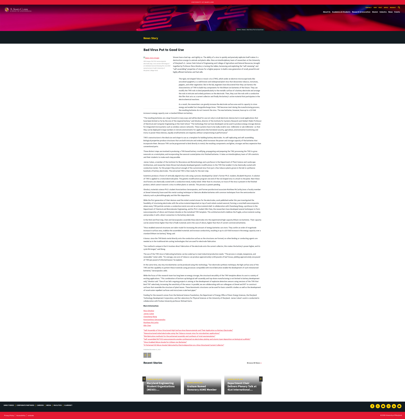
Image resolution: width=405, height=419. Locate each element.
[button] (144, 379)
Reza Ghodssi (148, 310)
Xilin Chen (147, 325)
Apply (386, 7)
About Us (326, 12)
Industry (383, 12)
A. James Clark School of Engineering (18, 6)
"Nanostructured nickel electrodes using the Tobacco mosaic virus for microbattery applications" (181, 333)
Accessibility (20, 415)
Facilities (58, 405)
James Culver (148, 313)
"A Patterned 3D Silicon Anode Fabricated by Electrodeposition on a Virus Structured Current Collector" (183, 345)
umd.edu (31, 415)
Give (375, 7)
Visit (380, 7)
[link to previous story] (145, 355)
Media (48, 405)
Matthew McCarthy (151, 322)
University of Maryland (202, 2)
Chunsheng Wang (150, 316)
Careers (40, 405)
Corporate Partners (25, 405)
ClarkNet (68, 405)
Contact (368, 7)
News (390, 12)
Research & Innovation (361, 12)
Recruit (393, 7)
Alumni (375, 12)
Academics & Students (341, 12)
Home (239, 30)
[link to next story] (149, 355)
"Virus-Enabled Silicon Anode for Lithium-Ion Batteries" (165, 342)
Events (397, 12)
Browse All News (253, 363)
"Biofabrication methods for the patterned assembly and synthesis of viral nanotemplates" (179, 336)
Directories (9, 405)
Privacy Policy (9, 415)
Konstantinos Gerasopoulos (154, 319)
